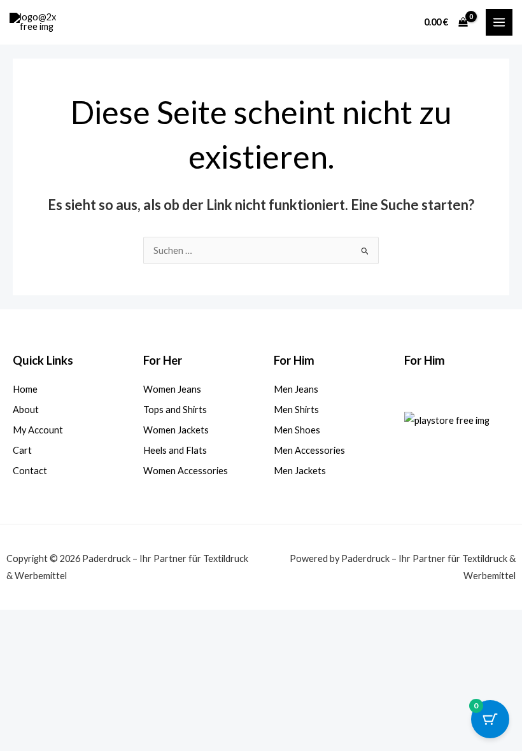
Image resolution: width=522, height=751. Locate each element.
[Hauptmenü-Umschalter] (499, 22)
